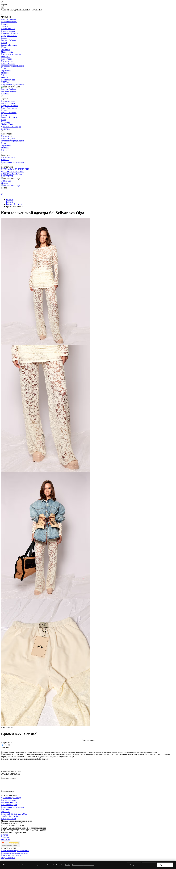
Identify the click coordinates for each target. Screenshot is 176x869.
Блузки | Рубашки (8, 40)
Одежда (4, 26)
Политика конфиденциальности (15, 850)
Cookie (67, 865)
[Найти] (2, 193)
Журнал (4, 183)
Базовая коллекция (9, 22)
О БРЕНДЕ (6, 181)
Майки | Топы (7, 52)
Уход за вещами (8, 857)
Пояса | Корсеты (8, 63)
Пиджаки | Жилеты (9, 33)
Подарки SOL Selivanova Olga (14, 814)
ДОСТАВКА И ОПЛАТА (12, 171)
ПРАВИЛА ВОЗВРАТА (11, 174)
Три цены (5, 811)
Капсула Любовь (8, 19)
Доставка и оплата (9, 802)
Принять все (165, 865)
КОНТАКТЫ (7, 176)
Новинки (5, 24)
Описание (5, 747)
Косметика (5, 56)
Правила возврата (9, 805)
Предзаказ (5, 809)
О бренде (5, 837)
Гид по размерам (8, 800)
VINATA (5, 82)
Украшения (6, 70)
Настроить (134, 865)
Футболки (5, 49)
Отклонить (149, 865)
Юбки (3, 47)
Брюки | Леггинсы (9, 45)
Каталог (4, 835)
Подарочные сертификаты (12, 84)
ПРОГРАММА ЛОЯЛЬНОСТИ (15, 169)
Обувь (3, 75)
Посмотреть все (8, 29)
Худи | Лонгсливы (9, 35)
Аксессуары (6, 59)
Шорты (4, 38)
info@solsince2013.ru (10, 816)
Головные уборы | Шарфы (12, 66)
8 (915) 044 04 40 (8, 818)
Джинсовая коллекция (11, 54)
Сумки (4, 68)
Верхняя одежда (8, 31)
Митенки (5, 73)
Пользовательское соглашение (14, 853)
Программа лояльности (11, 855)
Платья (4, 42)
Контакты (5, 839)
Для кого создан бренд (11, 798)
